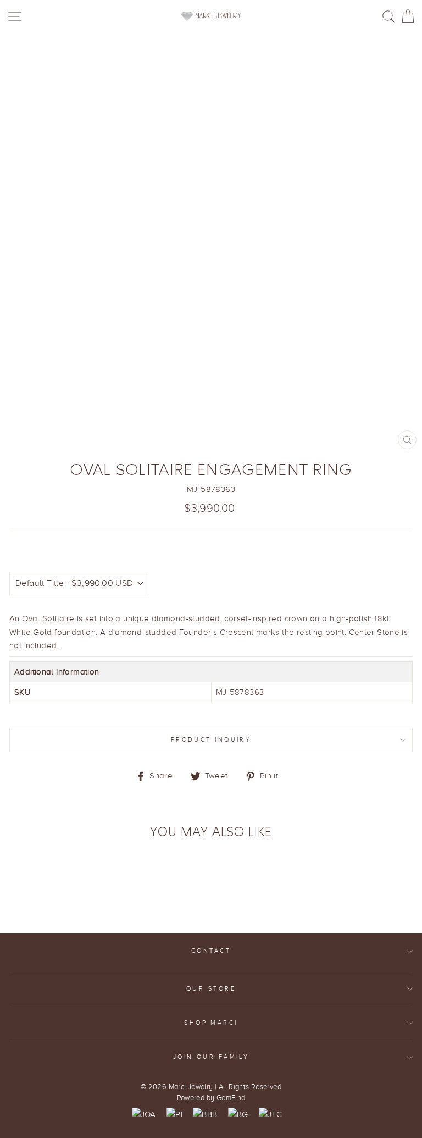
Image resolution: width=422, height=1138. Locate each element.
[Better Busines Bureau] (205, 1114)
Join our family (211, 1056)
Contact (211, 950)
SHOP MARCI (210, 1022)
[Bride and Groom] (238, 1114)
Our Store (211, 988)
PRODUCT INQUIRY (211, 739)
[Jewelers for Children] (270, 1114)
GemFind (231, 1098)
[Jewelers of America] (144, 1114)
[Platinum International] (174, 1114)
